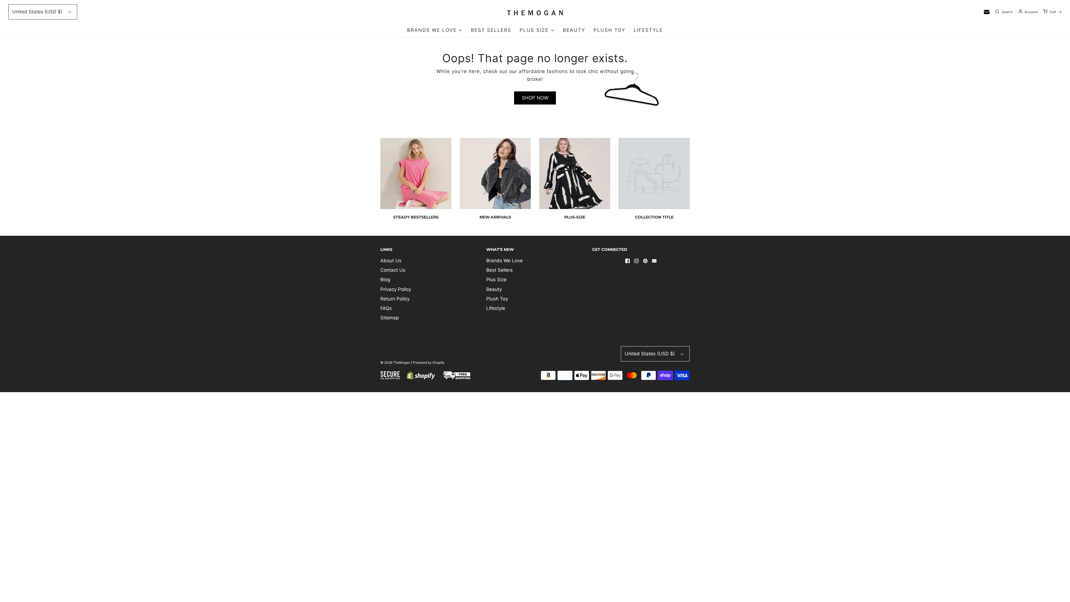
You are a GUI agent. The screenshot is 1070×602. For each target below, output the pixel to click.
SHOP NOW (535, 98)
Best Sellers (491, 30)
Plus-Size (574, 217)
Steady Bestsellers (416, 217)
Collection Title (654, 217)
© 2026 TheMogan (395, 362)
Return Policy (395, 299)
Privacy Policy (395, 289)
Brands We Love (504, 260)
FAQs (386, 308)
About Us (391, 260)
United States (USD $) (38, 11)
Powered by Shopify (428, 362)
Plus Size (496, 279)
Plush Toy (609, 30)
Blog (385, 279)
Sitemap (389, 318)
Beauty (574, 30)
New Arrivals (495, 217)
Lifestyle (648, 30)
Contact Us (392, 270)
